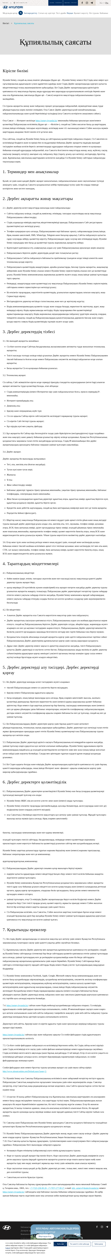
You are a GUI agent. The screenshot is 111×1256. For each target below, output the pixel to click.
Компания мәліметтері (30, 1234)
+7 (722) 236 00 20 (58, 2)
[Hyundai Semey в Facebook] (82, 2)
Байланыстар (26, 1227)
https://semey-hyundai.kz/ (46, 121)
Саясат (7, 1248)
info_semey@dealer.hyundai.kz (85, 1188)
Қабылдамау (99, 1244)
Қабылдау (60, 1244)
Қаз (101, 3)
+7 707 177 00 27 (74, 2)
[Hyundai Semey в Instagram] (87, 2)
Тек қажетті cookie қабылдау (79, 1244)
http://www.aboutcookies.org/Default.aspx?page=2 (24, 1071)
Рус (106, 3)
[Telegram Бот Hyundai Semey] (91, 2)
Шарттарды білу (45, 1236)
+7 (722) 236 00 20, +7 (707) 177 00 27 (47, 1188)
